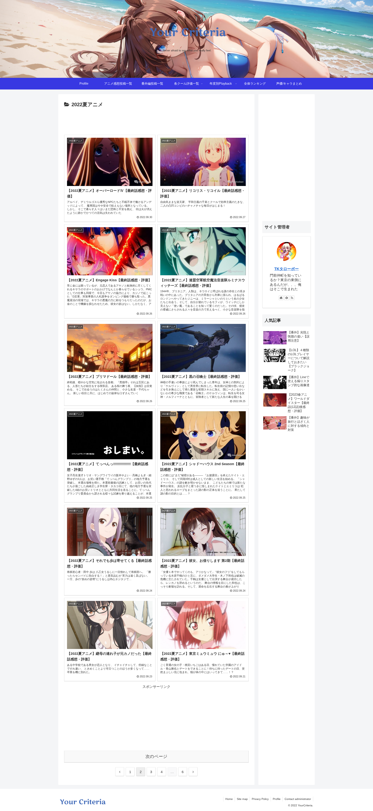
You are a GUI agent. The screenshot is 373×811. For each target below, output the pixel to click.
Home (229, 798)
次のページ (156, 756)
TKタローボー (286, 269)
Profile (277, 798)
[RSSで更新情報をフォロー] (292, 297)
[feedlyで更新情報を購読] (286, 297)
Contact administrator (298, 798)
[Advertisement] (156, 120)
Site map (242, 798)
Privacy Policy (260, 798)
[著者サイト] (281, 297)
